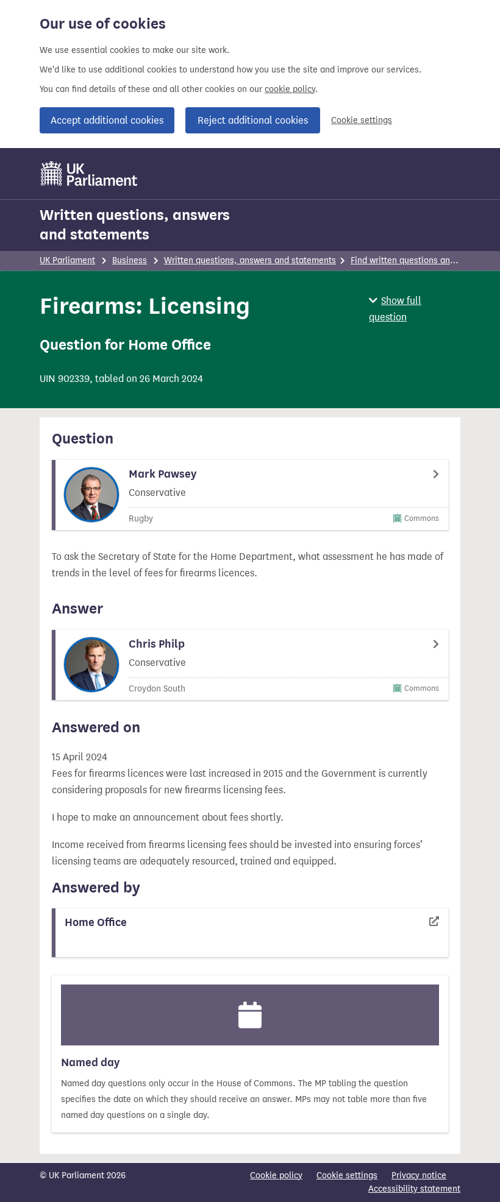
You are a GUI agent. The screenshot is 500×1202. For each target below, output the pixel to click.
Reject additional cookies (253, 120)
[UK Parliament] (89, 173)
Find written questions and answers (420, 260)
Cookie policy (276, 1175)
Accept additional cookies (107, 120)
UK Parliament (67, 260)
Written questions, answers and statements (135, 225)
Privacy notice (418, 1175)
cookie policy (290, 89)
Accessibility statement (414, 1189)
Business (129, 260)
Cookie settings (361, 120)
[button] (414, 308)
